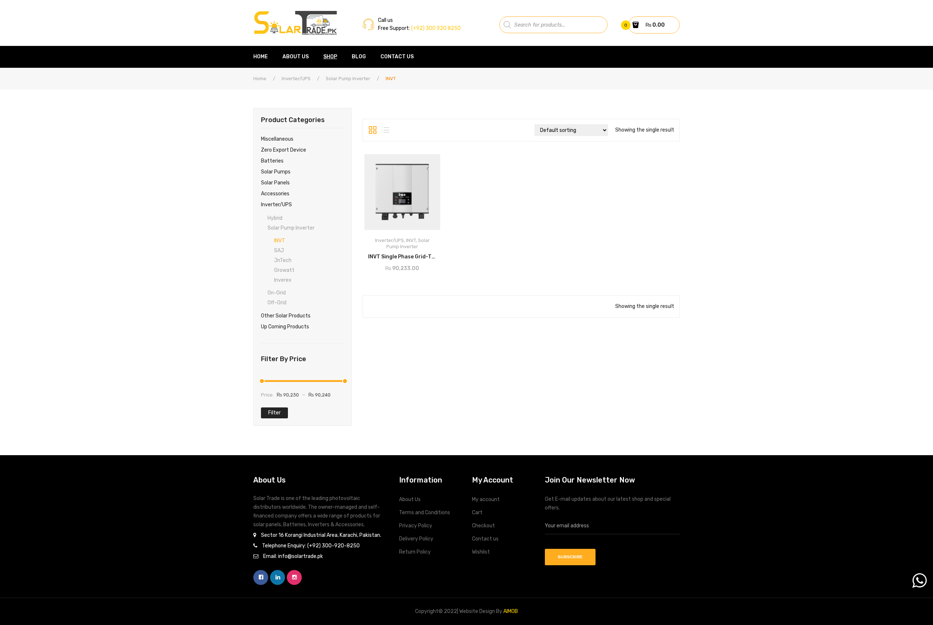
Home (259, 78)
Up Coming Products (285, 327)
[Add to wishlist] (372, 254)
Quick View (428, 162)
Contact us (485, 539)
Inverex (283, 280)
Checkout (483, 526)
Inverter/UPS (296, 78)
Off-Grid (277, 303)
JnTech (283, 260)
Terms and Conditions (424, 512)
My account (486, 499)
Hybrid (275, 218)
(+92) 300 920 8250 (435, 28)
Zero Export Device (283, 150)
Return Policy (415, 552)
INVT (279, 241)
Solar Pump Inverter (348, 78)
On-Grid (277, 293)
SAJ (279, 250)
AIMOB (510, 611)
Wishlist (481, 552)
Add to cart (403, 254)
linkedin (277, 577)
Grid (372, 130)
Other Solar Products (286, 316)
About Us (410, 499)
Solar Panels (275, 183)
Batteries (272, 161)
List (385, 130)
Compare (432, 254)
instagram (294, 577)
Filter (274, 413)
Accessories (275, 194)
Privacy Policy (415, 526)
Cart (477, 512)
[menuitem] (264, 57)
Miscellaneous (277, 139)
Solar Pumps (275, 172)
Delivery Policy (416, 539)
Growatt (284, 270)
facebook (260, 577)
